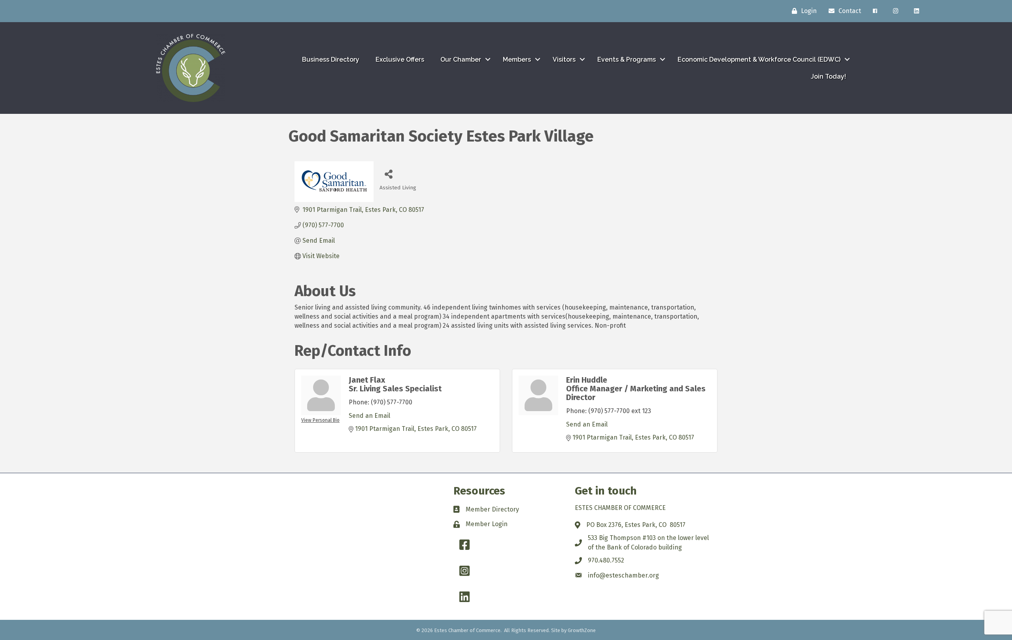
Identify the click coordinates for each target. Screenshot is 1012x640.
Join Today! (828, 76)
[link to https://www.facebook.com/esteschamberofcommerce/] (875, 11)
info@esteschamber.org (623, 575)
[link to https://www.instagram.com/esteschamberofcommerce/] (895, 11)
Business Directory (330, 59)
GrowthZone (582, 630)
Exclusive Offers (400, 59)
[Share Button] (388, 174)
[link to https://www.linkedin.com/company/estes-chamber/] (916, 11)
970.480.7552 (606, 560)
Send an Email (369, 415)
